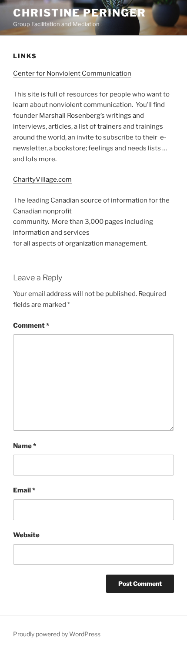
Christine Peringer (79, 13)
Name (24, 446)
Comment (31, 325)
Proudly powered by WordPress (56, 634)
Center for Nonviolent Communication (72, 73)
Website (26, 535)
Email (24, 490)
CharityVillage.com (42, 179)
